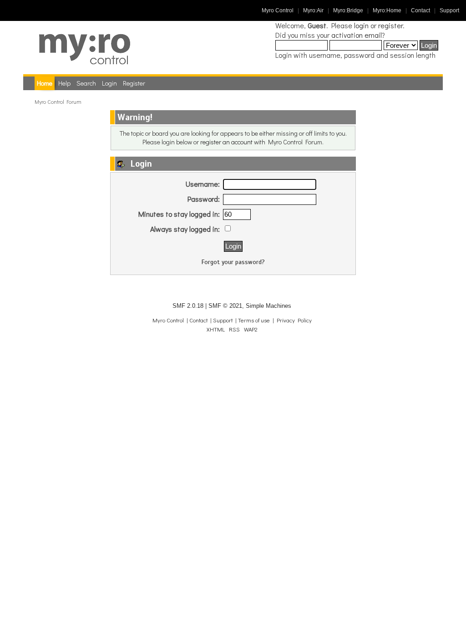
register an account (226, 142)
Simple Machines (268, 305)
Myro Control (278, 10)
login (361, 25)
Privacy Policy (294, 320)
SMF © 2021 (225, 305)
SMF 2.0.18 (187, 305)
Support (449, 10)
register (390, 25)
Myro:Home (387, 10)
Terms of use (254, 320)
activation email (356, 35)
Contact (420, 10)
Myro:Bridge (348, 10)
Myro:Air (313, 10)
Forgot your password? (233, 262)
